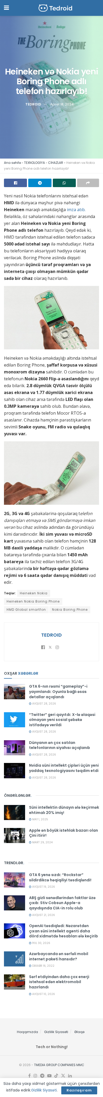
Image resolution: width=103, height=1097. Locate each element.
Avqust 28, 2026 (43, 704)
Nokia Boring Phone (70, 609)
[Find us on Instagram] (35, 1076)
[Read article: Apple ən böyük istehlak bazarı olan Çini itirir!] (14, 835)
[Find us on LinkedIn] (70, 1076)
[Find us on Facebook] (29, 1076)
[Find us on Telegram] (42, 1076)
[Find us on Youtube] (49, 1076)
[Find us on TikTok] (56, 1076)
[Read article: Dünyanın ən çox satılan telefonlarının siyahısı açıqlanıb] (14, 747)
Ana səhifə (12, 162)
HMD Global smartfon (26, 609)
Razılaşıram (79, 1090)
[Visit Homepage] (55, 8)
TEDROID (33, 104)
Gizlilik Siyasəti (56, 1031)
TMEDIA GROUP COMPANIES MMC (59, 1065)
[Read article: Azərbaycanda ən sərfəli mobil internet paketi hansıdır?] (14, 958)
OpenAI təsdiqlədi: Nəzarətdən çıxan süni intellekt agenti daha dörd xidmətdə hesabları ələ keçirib (63, 931)
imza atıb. (76, 209)
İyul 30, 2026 (40, 943)
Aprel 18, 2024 (62, 104)
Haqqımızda (27, 1031)
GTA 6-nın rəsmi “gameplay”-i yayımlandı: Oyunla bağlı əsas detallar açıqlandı (58, 691)
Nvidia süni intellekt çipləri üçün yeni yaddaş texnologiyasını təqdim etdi (64, 768)
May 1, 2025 (39, 819)
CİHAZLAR (55, 162)
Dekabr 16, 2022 (42, 966)
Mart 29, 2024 (42, 842)
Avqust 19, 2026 (43, 887)
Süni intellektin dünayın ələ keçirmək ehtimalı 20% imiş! (64, 810)
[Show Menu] (6, 8)
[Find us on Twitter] (63, 1076)
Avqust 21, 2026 (43, 915)
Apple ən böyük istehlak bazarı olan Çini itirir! (63, 833)
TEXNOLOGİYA (34, 162)
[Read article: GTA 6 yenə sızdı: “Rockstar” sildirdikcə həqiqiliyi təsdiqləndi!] (14, 879)
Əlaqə (79, 1031)
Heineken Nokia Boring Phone (33, 601)
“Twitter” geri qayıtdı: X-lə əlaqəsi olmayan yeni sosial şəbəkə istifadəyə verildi (62, 720)
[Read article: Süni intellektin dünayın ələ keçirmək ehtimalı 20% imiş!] (14, 812)
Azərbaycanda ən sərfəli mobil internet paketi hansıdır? (58, 956)
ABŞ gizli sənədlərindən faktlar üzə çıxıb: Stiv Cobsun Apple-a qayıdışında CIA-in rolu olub (62, 903)
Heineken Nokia (34, 593)
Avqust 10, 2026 (43, 994)
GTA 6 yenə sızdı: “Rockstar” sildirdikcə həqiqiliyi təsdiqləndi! (60, 877)
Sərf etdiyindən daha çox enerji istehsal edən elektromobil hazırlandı (59, 982)
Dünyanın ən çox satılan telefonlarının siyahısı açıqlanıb (59, 745)
